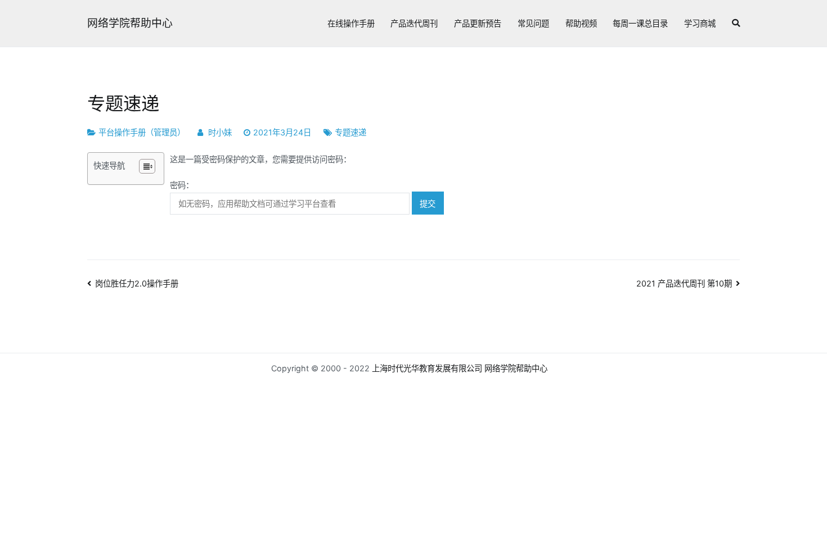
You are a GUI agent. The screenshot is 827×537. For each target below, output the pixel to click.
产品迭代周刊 (414, 23)
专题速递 (350, 132)
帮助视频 (581, 23)
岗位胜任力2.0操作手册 (136, 283)
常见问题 (533, 23)
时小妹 (220, 132)
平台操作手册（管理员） (141, 132)
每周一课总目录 (640, 23)
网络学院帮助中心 (130, 23)
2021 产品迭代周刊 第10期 (684, 283)
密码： (182, 185)
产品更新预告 (477, 23)
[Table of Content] (147, 166)
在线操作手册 (351, 23)
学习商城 (700, 23)
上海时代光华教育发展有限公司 (427, 368)
